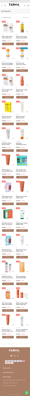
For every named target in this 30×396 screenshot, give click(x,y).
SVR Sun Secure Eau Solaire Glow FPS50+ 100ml (21, 37)
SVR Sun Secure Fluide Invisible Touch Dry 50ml (7, 330)
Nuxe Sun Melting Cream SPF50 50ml (21, 277)
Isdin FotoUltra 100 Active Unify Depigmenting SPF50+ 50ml (8, 90)
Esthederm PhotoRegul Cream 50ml (21, 143)
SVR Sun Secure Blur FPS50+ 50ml (21, 197)
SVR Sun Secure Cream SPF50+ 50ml (7, 170)
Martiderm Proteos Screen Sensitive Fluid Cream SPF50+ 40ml (8, 277)
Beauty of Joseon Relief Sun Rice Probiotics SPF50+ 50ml (21, 117)
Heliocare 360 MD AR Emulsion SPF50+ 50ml (21, 330)
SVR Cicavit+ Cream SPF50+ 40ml (21, 250)
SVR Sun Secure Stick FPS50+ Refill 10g (21, 303)
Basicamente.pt (18, 394)
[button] (1, 5)
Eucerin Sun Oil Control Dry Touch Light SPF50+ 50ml (21, 64)
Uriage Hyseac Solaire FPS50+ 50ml (22, 223)
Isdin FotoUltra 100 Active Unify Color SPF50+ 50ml (7, 37)
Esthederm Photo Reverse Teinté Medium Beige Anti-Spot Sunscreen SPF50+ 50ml (7, 143)
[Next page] (24, 343)
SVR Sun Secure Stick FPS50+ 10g (21, 90)
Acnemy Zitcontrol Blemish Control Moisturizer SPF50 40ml (7, 117)
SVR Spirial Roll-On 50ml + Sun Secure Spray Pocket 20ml (7, 223)
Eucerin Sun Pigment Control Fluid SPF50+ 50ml (7, 64)
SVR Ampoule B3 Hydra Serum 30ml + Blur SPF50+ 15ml (7, 250)
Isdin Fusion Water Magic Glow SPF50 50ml (7, 303)
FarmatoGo (14, 394)
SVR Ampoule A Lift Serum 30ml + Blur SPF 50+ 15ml (7, 197)
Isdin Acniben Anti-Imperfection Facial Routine (21, 170)
